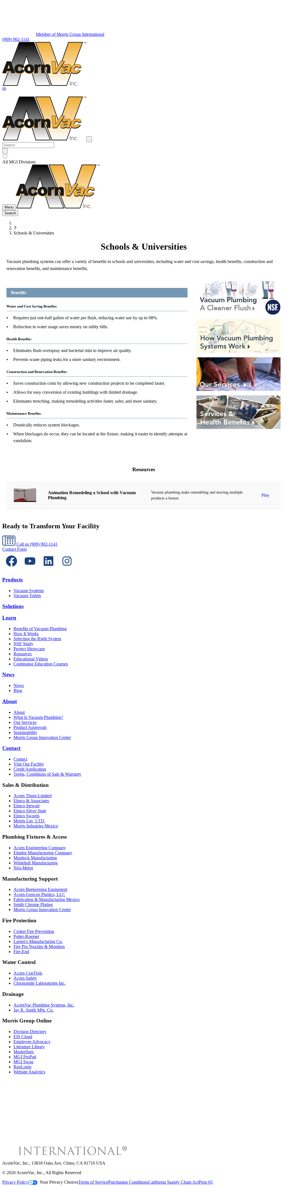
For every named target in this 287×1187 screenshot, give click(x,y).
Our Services (24, 722)
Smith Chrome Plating (33, 904)
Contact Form (14, 549)
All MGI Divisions (19, 161)
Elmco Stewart (26, 805)
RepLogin (22, 1066)
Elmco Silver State (29, 810)
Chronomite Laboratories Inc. (39, 983)
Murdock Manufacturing (35, 857)
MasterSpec (23, 1051)
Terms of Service (93, 1182)
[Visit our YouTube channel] (30, 568)
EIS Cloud (22, 1036)
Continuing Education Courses (40, 663)
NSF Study (23, 643)
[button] (4, 89)
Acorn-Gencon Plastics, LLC (39, 894)
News (8, 674)
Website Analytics (29, 1071)
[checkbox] (143, 156)
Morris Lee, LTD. (29, 820)
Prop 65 (206, 1182)
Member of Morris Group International (70, 34)
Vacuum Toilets (27, 595)
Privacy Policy (15, 1182)
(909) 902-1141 (16, 39)
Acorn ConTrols (27, 973)
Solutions (13, 606)
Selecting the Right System (37, 638)
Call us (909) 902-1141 (36, 544)
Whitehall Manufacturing (35, 862)
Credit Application (29, 769)
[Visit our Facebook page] (11, 568)
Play (265, 495)
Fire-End (21, 951)
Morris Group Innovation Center (42, 737)
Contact (11, 748)
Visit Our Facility (28, 764)
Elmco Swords (26, 815)
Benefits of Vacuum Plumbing (40, 628)
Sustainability (25, 732)
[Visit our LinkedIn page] (48, 568)
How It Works (26, 633)
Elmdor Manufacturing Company (42, 852)
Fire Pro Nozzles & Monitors (39, 946)
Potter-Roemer (26, 936)
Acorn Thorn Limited (32, 795)
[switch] (5, 156)
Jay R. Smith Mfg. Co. (33, 1010)
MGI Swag (23, 1061)
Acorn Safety (25, 978)
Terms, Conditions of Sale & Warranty (47, 774)
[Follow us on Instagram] (67, 568)
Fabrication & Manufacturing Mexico (46, 899)
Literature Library (29, 1046)
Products (12, 580)
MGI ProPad (24, 1056)
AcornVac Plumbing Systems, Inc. (43, 1005)
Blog (17, 690)
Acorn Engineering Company (39, 847)
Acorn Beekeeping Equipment (40, 889)
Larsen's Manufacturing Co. (38, 941)
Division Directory (30, 1031)
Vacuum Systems (28, 590)
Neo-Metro (23, 867)
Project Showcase (29, 648)
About (9, 701)
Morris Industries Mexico (35, 826)
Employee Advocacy (31, 1041)
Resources (22, 653)
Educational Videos (30, 658)
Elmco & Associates (31, 800)
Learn (9, 618)
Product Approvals (30, 727)
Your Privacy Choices (59, 1182)
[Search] (5, 151)
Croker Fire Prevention (33, 931)
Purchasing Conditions (128, 1182)
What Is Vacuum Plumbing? (38, 717)
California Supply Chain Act (173, 1182)
